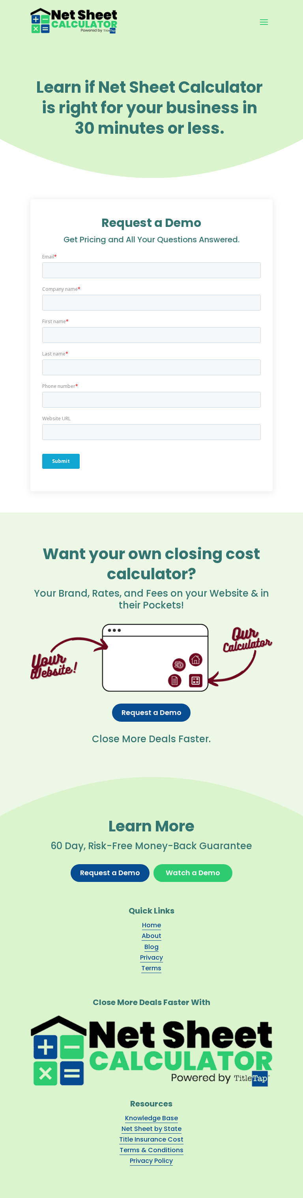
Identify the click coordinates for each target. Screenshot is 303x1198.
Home (151, 925)
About (151, 935)
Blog (151, 946)
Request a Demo (151, 712)
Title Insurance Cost (151, 1139)
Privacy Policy (151, 1160)
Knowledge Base (151, 1118)
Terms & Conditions (151, 1150)
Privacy (151, 957)
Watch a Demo (193, 873)
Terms (151, 968)
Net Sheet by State (151, 1128)
